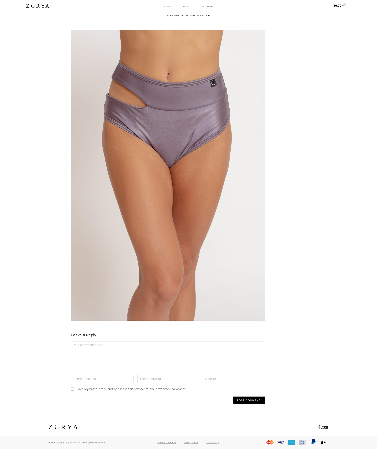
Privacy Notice (191, 442)
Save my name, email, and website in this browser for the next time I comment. (131, 389)
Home (167, 6)
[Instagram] (322, 427)
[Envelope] (326, 427)
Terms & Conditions (166, 442)
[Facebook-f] (319, 427)
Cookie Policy (212, 442)
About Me (207, 6)
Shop (185, 6)
